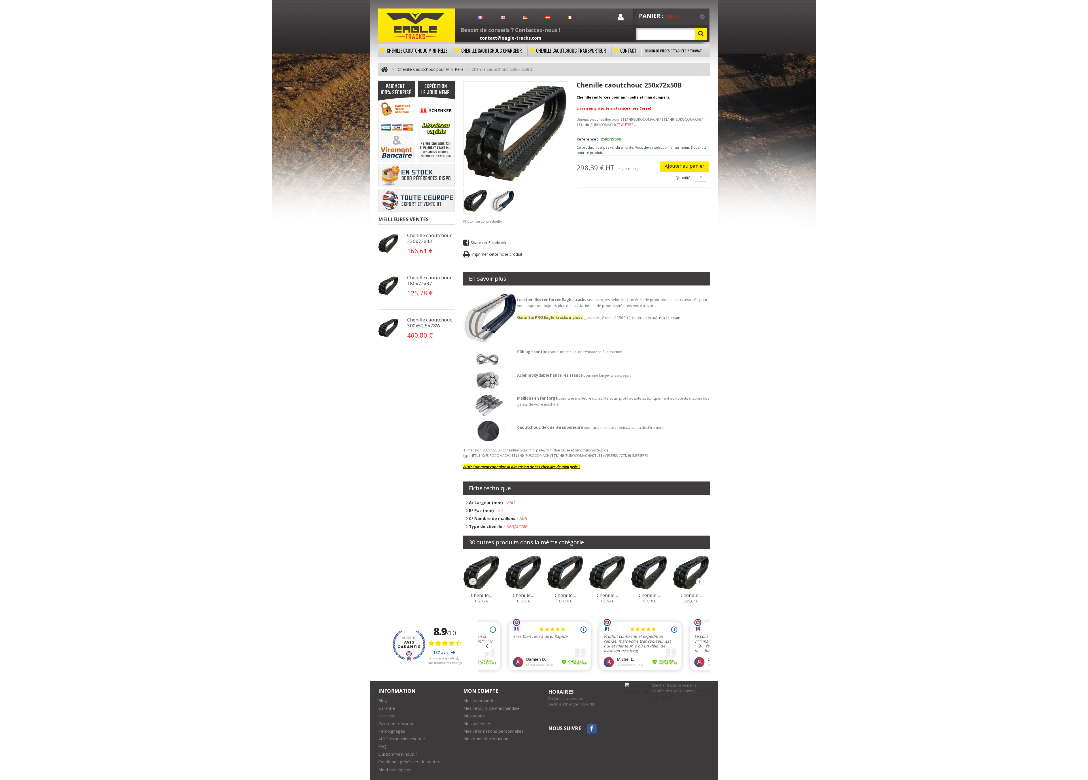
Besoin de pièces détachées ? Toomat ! (674, 50)
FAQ (382, 746)
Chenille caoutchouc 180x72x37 (429, 280)
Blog (382, 700)
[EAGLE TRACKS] (416, 25)
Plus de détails (669, 318)
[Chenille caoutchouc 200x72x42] (565, 572)
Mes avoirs (474, 716)
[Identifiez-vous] (621, 18)
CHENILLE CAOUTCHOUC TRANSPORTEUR (571, 50)
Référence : (587, 139)
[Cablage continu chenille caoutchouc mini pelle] (389, 244)
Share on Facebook (488, 242)
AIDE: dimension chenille (401, 738)
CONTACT (628, 50)
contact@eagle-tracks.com (510, 38)
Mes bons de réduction (485, 738)
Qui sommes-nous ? (397, 754)
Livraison (387, 716)
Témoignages (391, 731)
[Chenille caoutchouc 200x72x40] (481, 572)
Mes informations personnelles (493, 731)
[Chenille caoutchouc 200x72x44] (649, 572)
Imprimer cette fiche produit (496, 254)
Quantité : (683, 177)
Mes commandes (480, 700)
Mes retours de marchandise (491, 708)
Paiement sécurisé (396, 723)
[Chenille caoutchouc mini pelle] (475, 201)
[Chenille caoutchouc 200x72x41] (523, 572)
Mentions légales (394, 769)
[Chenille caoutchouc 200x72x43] (607, 572)
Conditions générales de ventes (409, 761)
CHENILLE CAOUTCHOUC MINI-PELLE (417, 50)
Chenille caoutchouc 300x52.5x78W (429, 322)
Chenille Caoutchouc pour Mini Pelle (431, 69)
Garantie (386, 708)
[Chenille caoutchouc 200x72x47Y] (691, 572)
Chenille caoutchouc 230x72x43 (429, 238)
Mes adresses (477, 723)
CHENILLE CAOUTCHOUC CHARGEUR (491, 50)
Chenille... (481, 595)
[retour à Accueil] (384, 69)
